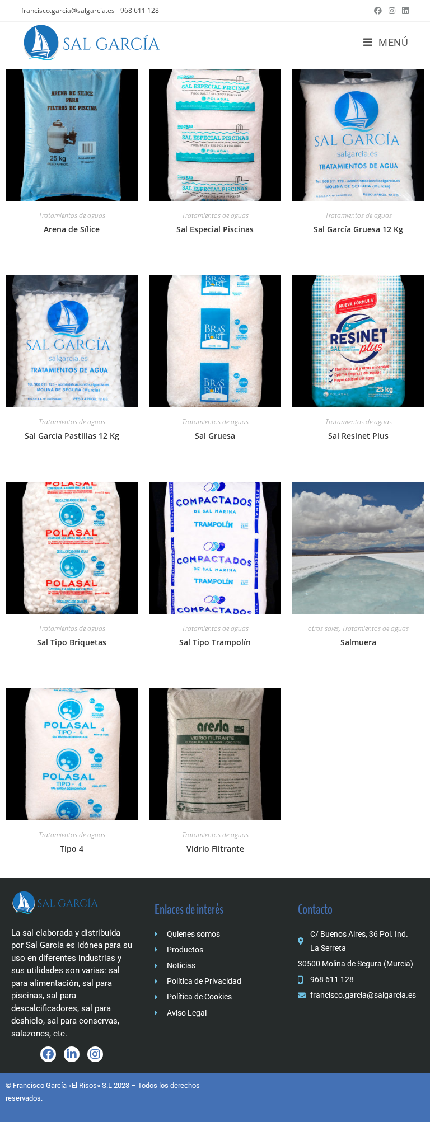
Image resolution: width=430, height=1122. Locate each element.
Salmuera (358, 642)
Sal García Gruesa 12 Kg (358, 229)
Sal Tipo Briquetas (71, 642)
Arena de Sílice (72, 229)
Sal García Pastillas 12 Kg (72, 435)
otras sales (323, 628)
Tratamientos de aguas (72, 215)
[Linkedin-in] (72, 1054)
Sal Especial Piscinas (215, 229)
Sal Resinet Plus (358, 435)
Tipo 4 (71, 848)
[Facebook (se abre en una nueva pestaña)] (378, 10)
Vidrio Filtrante (215, 848)
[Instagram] (95, 1054)
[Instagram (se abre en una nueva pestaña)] (392, 10)
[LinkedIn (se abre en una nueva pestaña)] (404, 10)
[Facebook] (48, 1054)
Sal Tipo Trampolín (215, 642)
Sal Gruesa (215, 435)
